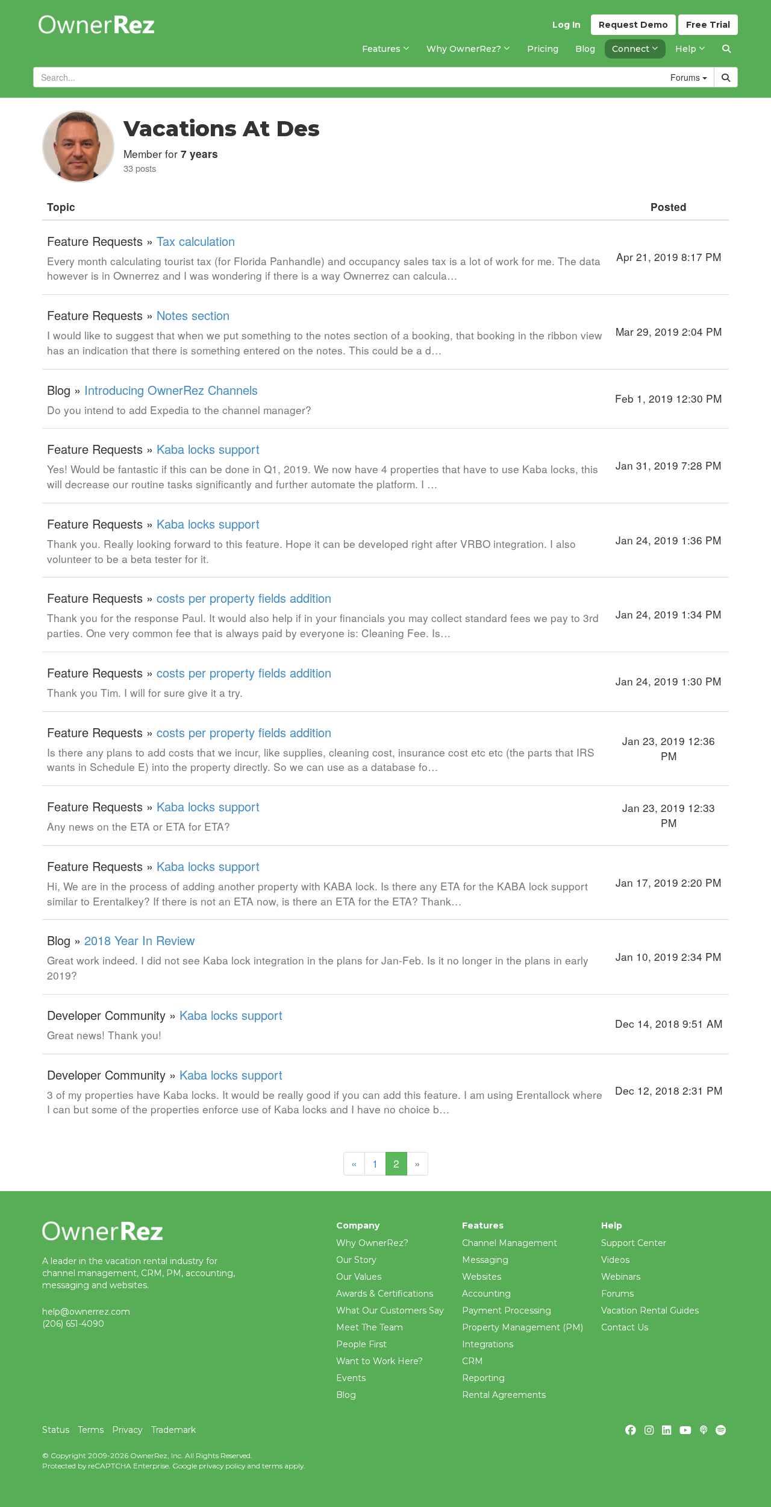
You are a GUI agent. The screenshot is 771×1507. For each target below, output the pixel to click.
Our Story (356, 1259)
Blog (346, 1394)
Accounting (486, 1293)
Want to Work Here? (379, 1361)
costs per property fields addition (244, 597)
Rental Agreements (504, 1394)
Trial (708, 24)
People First (361, 1344)
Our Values (358, 1276)
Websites (481, 1276)
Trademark (173, 1429)
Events (351, 1378)
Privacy (127, 1429)
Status (55, 1429)
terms (272, 1465)
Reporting (483, 1378)
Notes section (193, 315)
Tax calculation (196, 241)
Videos (615, 1259)
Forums (617, 1293)
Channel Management (509, 1243)
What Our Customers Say (390, 1310)
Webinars (620, 1276)
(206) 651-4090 (73, 1323)
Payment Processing (506, 1310)
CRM (472, 1361)
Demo (633, 24)
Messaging (485, 1259)
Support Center (633, 1243)
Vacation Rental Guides (650, 1310)
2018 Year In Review (139, 940)
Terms (91, 1429)
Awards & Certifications (384, 1293)
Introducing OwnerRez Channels (171, 389)
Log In (566, 24)
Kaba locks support (208, 449)
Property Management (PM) (522, 1327)
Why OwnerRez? (372, 1243)
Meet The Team (369, 1327)
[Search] (726, 48)
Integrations (487, 1344)
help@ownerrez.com (86, 1311)
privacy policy (222, 1465)
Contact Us (624, 1327)
